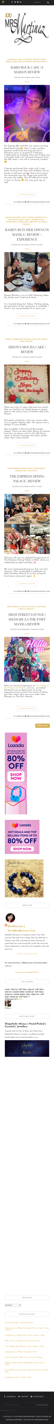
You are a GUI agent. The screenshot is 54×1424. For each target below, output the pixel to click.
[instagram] (18, 2)
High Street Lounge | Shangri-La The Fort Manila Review (27, 619)
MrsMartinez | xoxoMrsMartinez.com (21, 928)
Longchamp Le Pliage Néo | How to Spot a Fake (25, 1335)
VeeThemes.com (41, 1420)
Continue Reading (27, 194)
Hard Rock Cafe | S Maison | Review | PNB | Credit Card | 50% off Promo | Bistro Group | (26, 60)
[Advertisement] (25, 1103)
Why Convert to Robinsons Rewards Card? (22, 1341)
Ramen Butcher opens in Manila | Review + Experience (27, 234)
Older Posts (42, 726)
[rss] (21, 2)
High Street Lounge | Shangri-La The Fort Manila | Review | (26, 608)
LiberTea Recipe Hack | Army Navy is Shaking (24, 1357)
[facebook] (13, 2)
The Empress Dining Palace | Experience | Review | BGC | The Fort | (26, 469)
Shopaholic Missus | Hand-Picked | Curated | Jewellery (25, 1025)
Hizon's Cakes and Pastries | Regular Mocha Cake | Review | (26, 340)
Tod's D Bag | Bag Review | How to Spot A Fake (24, 1346)
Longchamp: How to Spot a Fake (18, 1377)
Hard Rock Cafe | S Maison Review (19, 1323)
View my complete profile (27, 953)
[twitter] (15, 2)
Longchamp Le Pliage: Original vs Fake (21, 1352)
